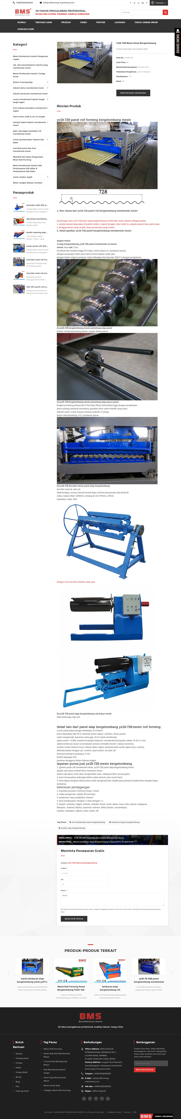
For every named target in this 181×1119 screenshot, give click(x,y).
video (18, 1067)
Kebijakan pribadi (114, 1112)
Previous (8, 973)
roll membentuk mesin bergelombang (88, 822)
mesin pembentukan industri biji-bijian (28, 141)
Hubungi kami (25, 29)
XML (135, 1112)
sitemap (127, 1112)
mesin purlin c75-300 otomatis (37, 246)
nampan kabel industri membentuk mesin (29, 123)
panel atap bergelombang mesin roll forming (149, 980)
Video (83, 22)
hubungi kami (22, 1091)
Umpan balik (21, 1072)
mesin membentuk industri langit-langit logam (29, 100)
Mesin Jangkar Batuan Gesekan (27, 183)
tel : (62, 879)
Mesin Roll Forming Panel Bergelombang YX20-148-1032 (32, 988)
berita (18, 1077)
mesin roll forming (53, 1049)
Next (172, 973)
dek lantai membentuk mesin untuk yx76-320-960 (37, 219)
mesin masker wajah (22, 177)
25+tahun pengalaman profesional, (61, 10)
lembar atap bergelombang (73, 828)
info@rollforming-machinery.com (58, 2)
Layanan (120, 22)
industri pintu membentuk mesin (28, 88)
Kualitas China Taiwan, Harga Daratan (62, 14)
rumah (21, 22)
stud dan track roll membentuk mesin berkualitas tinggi (37, 273)
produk (66, 22)
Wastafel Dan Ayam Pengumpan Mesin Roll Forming (28, 158)
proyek (100, 22)
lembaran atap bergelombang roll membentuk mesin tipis (71, 988)
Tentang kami (43, 22)
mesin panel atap (52, 1085)
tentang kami (22, 1058)
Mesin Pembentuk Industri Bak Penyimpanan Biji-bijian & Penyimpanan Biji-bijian (27, 168)
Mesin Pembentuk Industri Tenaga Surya (29, 75)
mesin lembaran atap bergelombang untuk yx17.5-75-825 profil (103, 842)
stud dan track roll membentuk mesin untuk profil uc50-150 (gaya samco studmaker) (37, 260)
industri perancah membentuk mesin (30, 93)
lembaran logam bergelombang (125, 822)
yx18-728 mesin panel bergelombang (82, 863)
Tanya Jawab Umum (146, 22)
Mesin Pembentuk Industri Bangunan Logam (30, 57)
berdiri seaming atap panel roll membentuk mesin (37, 232)
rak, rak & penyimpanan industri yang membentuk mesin (30, 66)
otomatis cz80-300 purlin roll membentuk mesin (37, 205)
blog (18, 1081)
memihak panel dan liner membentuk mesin (24, 149)
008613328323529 (102, 1073)
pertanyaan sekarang (133, 93)
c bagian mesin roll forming (57, 1090)
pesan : (64, 890)
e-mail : (64, 868)
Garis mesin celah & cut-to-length (29, 116)
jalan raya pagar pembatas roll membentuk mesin (27, 132)
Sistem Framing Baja (22, 82)
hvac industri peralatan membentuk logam (30, 109)
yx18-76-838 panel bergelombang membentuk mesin (99, 838)
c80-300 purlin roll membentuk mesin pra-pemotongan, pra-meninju (37, 287)
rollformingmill (99, 1091)
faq (17, 1086)
